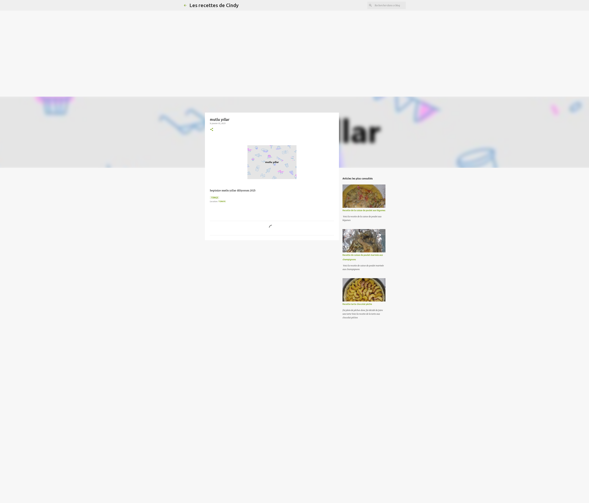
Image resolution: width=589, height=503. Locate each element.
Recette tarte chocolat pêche (357, 304)
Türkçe (214, 198)
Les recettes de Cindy (214, 5)
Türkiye (222, 201)
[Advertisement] (92, 21)
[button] (212, 130)
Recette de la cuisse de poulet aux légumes (364, 210)
